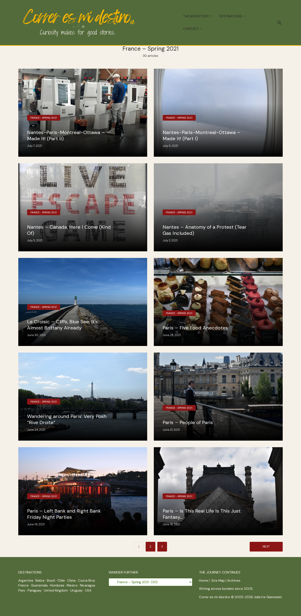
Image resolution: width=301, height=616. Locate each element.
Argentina (25, 580)
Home (203, 580)
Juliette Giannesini (268, 597)
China (71, 580)
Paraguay (34, 590)
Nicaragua (87, 585)
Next (266, 546)
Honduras (57, 585)
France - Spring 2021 (43, 117)
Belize (40, 580)
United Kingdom (56, 590)
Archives (233, 580)
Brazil (51, 580)
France (23, 585)
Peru (21, 590)
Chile (61, 580)
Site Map (218, 580)
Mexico (72, 585)
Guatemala (39, 585)
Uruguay (76, 590)
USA (88, 590)
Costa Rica (86, 580)
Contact (191, 29)
